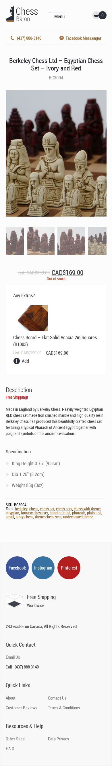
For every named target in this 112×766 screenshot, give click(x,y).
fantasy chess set (34, 512)
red (98, 512)
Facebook (17, 568)
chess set (47, 508)
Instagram (43, 568)
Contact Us (57, 698)
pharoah (78, 512)
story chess (24, 516)
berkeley (21, 508)
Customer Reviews (21, 707)
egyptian (12, 512)
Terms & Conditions (64, 707)
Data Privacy (58, 739)
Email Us (13, 657)
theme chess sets (48, 516)
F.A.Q (10, 748)
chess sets (64, 508)
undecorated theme (78, 516)
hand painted (60, 512)
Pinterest (69, 568)
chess (33, 508)
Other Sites (15, 739)
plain (91, 512)
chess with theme (87, 508)
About (11, 698)
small (10, 516)
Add (25, 361)
